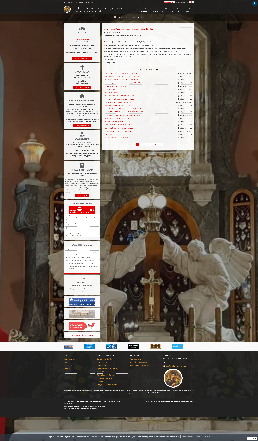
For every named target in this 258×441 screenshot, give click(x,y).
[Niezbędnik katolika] (82, 301)
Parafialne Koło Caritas (105, 375)
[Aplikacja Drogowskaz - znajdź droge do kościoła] (82, 326)
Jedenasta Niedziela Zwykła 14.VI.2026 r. (118, 102)
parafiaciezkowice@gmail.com (74, 2)
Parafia (165, 11)
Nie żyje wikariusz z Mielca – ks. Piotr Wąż (76, 249)
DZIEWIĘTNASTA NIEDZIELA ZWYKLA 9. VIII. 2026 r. (122, 76)
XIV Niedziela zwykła (111, 93)
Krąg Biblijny (101, 372)
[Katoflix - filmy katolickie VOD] (91, 346)
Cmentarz (67, 369)
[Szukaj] (191, 2)
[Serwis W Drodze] (178, 346)
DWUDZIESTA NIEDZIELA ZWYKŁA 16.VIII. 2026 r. (121, 73)
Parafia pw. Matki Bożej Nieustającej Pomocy (98, 9)
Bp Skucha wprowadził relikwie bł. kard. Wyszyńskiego (80, 263)
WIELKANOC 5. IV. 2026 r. (113, 134)
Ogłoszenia (145, 11)
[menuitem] (145, 9)
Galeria (66, 372)
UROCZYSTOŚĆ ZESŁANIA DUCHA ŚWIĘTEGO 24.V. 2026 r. (124, 112)
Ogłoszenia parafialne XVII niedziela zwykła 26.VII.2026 (123, 83)
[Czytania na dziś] (82, 314)
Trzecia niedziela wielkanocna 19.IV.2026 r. (119, 128)
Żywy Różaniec (102, 362)
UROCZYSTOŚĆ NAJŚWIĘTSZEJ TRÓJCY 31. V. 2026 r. (123, 109)
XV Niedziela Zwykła (111, 89)
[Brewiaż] (113, 346)
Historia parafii (69, 359)
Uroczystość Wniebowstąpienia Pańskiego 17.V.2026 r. (123, 115)
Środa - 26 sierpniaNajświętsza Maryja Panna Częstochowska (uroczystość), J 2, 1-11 (82, 217)
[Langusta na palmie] (69, 346)
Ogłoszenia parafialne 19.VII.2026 (116, 86)
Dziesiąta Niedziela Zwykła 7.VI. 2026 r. (118, 105)
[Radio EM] (156, 346)
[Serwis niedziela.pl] (135, 346)
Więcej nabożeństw (81, 59)
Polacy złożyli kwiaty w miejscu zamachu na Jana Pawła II (80, 260)
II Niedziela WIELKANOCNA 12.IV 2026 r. (119, 131)
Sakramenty (177, 11)
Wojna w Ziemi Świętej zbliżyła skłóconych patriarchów (80, 257)
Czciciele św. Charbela (105, 359)
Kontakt (189, 11)
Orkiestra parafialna (104, 378)
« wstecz (182, 29)
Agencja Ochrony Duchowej (107, 369)
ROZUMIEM (252, 439)
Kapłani (66, 362)
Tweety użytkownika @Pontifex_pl (82, 335)
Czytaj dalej (81, 196)
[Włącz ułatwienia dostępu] (254, 3)
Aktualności (68, 365)
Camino (100, 381)
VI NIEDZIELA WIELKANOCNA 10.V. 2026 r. (119, 118)
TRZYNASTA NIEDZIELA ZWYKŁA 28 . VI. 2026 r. (121, 96)
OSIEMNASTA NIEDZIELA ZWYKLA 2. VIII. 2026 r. (121, 80)
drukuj (190, 29)
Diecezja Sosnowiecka (138, 362)
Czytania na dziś (136, 359)
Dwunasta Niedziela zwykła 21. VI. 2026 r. (119, 99)
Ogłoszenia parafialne (130, 17)
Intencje (156, 11)
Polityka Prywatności (188, 437)
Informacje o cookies (203, 437)
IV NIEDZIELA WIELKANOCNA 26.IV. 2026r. (119, 125)
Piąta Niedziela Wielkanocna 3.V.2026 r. (118, 122)
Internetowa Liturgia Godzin (140, 365)
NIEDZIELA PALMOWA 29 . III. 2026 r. (117, 138)
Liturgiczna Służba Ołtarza (107, 385)
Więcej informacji (81, 87)
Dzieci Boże (101, 365)
